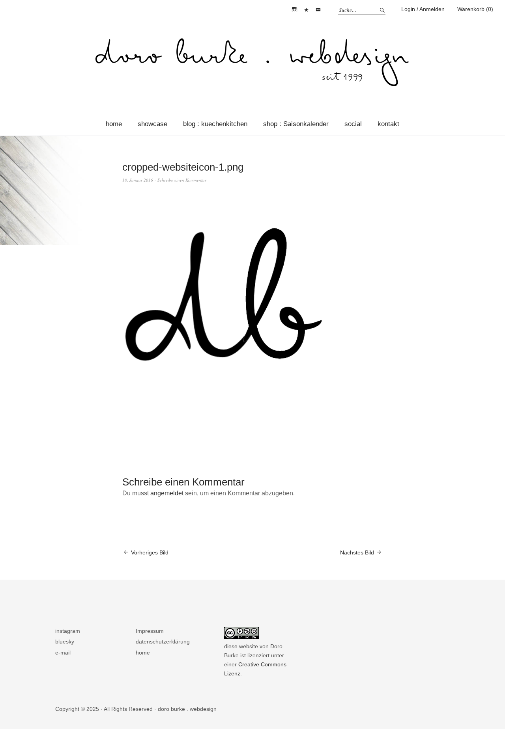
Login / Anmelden (423, 9)
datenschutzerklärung (163, 641)
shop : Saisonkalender (296, 124)
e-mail (318, 10)
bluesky (306, 10)
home (114, 124)
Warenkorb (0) (475, 9)
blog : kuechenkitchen (215, 124)
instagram (294, 10)
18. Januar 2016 (137, 180)
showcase (152, 124)
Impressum (150, 631)
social (353, 124)
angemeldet (166, 493)
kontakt (388, 124)
